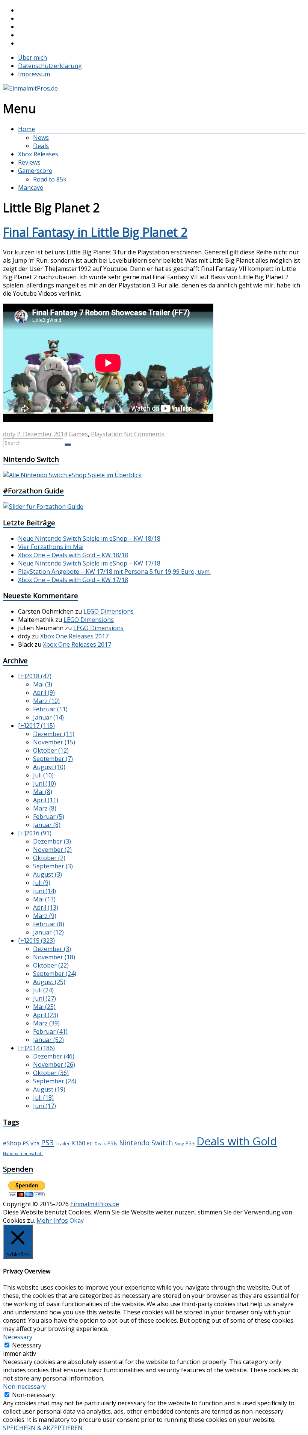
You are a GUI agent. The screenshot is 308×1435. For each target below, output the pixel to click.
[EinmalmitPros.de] (30, 88)
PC (90, 1143)
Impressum (34, 74)
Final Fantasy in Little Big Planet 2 (95, 232)
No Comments (144, 434)
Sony (179, 1143)
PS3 (47, 1142)
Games (78, 434)
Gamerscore (35, 170)
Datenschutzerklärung (50, 66)
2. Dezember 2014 (42, 434)
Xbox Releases (38, 154)
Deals (41, 146)
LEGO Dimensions (108, 611)
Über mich (32, 57)
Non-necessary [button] (24, 1386)
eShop (12, 1143)
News (41, 137)
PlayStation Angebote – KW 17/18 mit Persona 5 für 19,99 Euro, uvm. (114, 571)
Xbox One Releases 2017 (74, 636)
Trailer (63, 1143)
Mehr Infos (52, 1220)
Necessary (26, 1345)
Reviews (29, 162)
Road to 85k (49, 179)
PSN (112, 1143)
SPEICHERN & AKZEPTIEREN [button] (43, 1428)
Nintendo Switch (146, 1142)
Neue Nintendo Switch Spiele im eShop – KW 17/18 (89, 563)
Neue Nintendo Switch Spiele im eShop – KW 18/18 (89, 538)
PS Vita (31, 1143)
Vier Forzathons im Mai (50, 547)
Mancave (30, 187)
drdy (9, 434)
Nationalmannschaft (23, 1153)
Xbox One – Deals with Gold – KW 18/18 (73, 555)
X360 (78, 1143)
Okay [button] (76, 1220)
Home (26, 129)
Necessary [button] (17, 1337)
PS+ (190, 1143)
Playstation (106, 434)
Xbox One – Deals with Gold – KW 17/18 (73, 580)
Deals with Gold (236, 1141)
